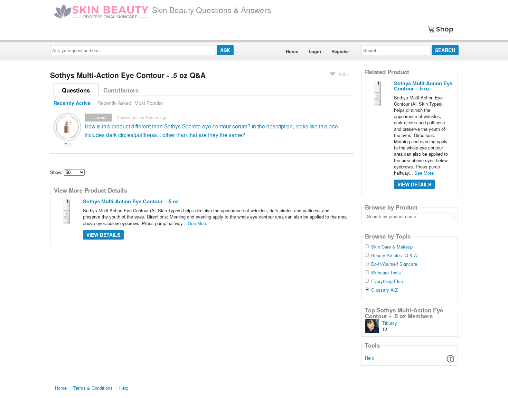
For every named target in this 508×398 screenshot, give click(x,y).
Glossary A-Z (384, 290)
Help (369, 358)
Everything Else (387, 281)
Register (340, 51)
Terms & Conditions (93, 388)
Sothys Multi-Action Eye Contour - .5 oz (131, 201)
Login (315, 51)
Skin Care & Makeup (392, 246)
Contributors (121, 90)
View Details (103, 234)
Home (292, 51)
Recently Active (72, 102)
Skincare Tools (386, 272)
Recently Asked (114, 102)
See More (197, 223)
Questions (76, 90)
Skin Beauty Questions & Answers (211, 9)
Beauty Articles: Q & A (394, 255)
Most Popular (148, 102)
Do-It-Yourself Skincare (394, 264)
